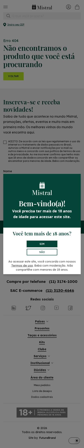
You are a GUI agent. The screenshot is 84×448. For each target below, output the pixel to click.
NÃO (42, 252)
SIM (42, 243)
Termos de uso (22, 265)
